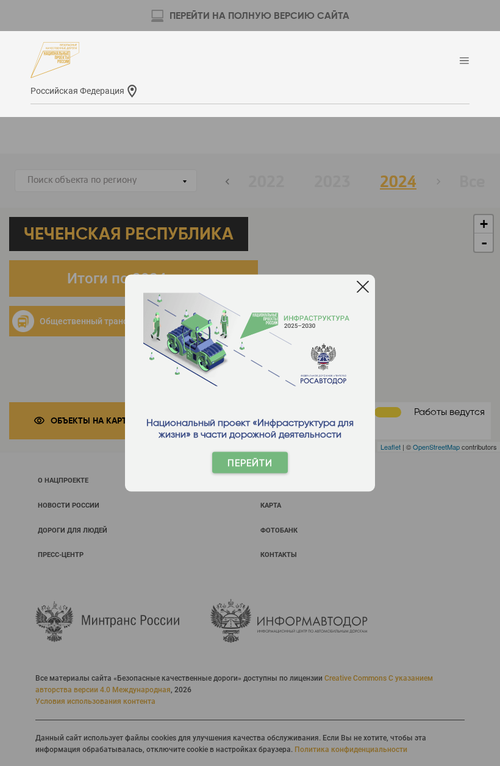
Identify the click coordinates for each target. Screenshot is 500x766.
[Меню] (464, 61)
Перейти (250, 463)
